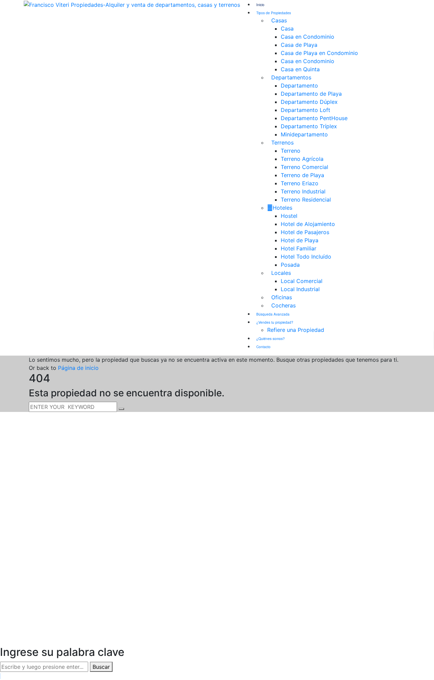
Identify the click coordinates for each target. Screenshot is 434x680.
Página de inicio (78, 367)
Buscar (101, 666)
